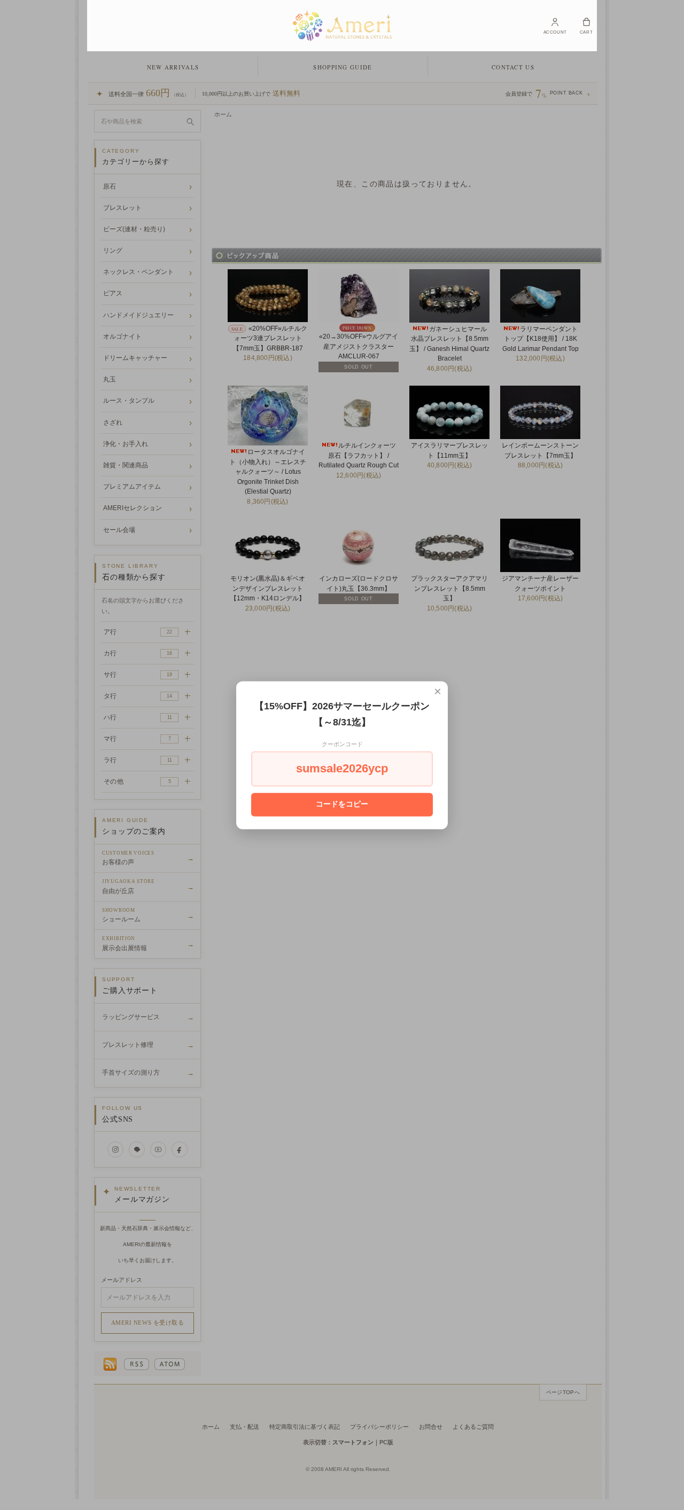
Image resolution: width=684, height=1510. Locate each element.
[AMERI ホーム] (342, 25)
